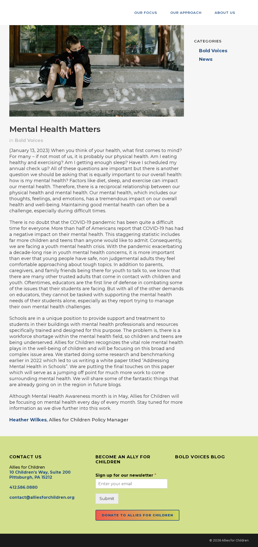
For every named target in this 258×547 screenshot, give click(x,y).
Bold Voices (29, 140)
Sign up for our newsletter (125, 475)
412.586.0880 (23, 487)
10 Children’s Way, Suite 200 (40, 472)
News (205, 59)
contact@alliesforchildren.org (42, 497)
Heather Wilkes (28, 420)
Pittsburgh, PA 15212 (30, 477)
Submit (107, 498)
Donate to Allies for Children (137, 515)
